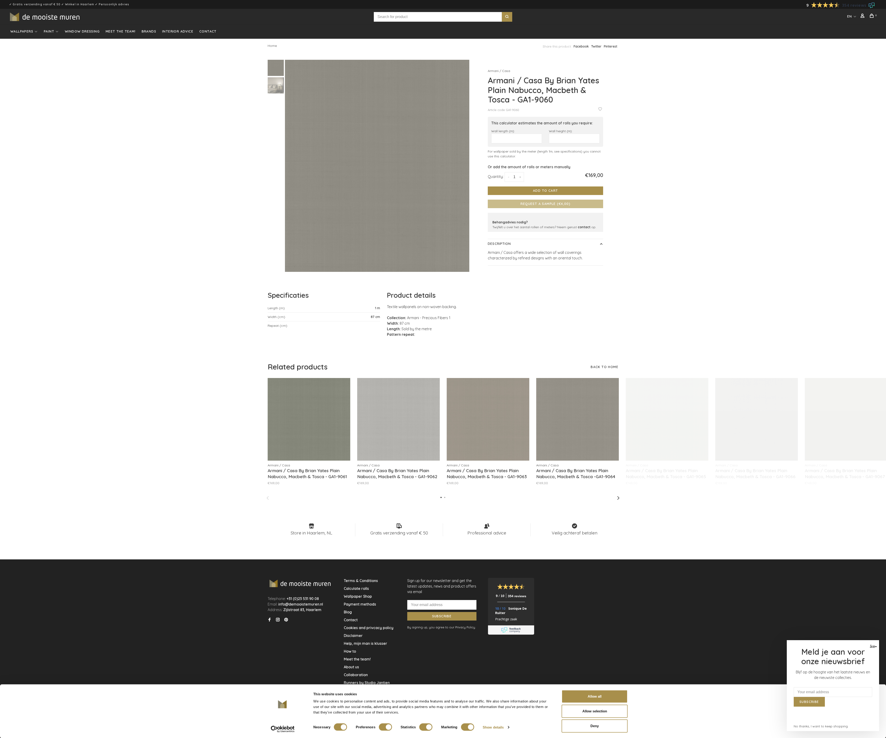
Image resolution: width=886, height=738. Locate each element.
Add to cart (545, 191)
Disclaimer (353, 635)
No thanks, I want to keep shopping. (821, 726)
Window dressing (82, 31)
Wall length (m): (503, 131)
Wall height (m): (560, 131)
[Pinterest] (286, 620)
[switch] (385, 727)
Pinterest (610, 46)
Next (618, 498)
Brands (149, 31)
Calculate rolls (356, 588)
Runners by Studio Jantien (367, 682)
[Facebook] (269, 620)
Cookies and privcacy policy (368, 627)
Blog (348, 612)
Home (272, 46)
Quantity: (495, 176)
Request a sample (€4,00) (545, 204)
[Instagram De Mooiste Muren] (278, 620)
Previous (267, 498)
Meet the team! (121, 31)
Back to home (604, 367)
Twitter (596, 46)
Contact (208, 31)
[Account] (863, 16)
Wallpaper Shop (358, 596)
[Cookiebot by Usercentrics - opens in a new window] (283, 729)
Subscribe (442, 616)
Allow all (595, 696)
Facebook (581, 46)
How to (350, 651)
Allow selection (594, 711)
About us (351, 667)
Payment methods (360, 604)
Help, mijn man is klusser (365, 643)
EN (849, 16)
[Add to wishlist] (600, 109)
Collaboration (356, 674)
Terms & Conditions (361, 580)
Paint (49, 31)
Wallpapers (21, 31)
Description (499, 244)
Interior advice (177, 31)
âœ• (873, 646)
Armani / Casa (499, 71)
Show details (493, 727)
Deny (594, 726)
